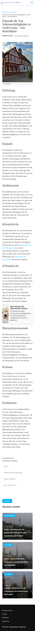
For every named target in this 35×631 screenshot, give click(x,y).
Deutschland (13, 12)
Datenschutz (6, 621)
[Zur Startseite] (11, 2)
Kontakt (4, 614)
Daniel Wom (13, 627)
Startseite (5, 12)
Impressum (5, 617)
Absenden (7, 501)
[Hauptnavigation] (31, 2)
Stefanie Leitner (7, 35)
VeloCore (23, 627)
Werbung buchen (7, 610)
